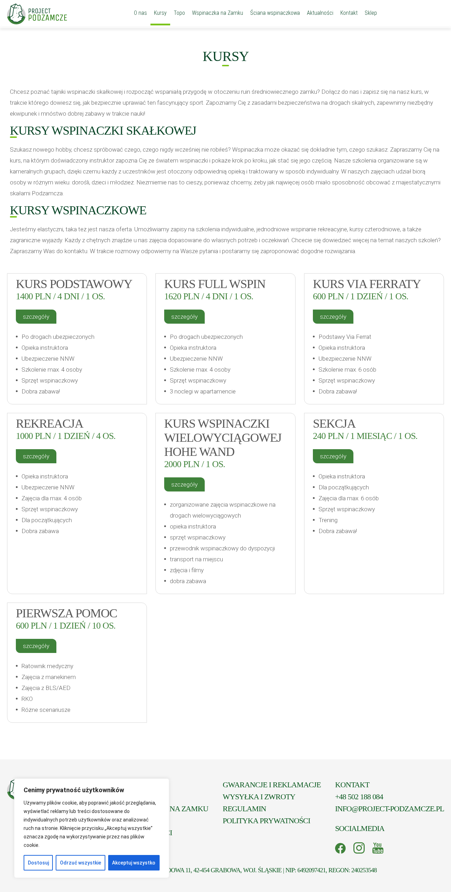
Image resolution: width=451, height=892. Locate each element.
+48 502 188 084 (359, 796)
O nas (140, 13)
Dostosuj (38, 863)
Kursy (160, 13)
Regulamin (244, 808)
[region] (91, 828)
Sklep (371, 13)
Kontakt (349, 13)
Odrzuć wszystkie (80, 863)
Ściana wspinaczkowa (275, 13)
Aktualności (320, 13)
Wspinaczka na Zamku (217, 13)
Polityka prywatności (266, 820)
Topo (179, 13)
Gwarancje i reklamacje (272, 784)
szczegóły (36, 316)
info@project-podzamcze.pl (389, 808)
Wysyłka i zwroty (259, 796)
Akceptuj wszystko (133, 863)
